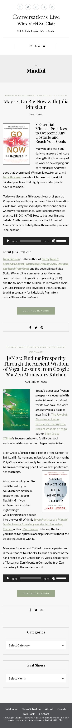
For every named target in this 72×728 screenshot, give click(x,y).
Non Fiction (26, 347)
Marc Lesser (30, 529)
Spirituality (36, 352)
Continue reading (36, 311)
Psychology (45, 95)
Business (11, 347)
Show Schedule (31, 709)
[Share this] (30, 327)
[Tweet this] (36, 327)
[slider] (61, 240)
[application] (36, 241)
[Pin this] (41, 327)
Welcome (11, 709)
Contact (44, 714)
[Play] (8, 241)
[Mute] (53, 241)
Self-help (60, 95)
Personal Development (20, 95)
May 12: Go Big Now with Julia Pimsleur (36, 104)
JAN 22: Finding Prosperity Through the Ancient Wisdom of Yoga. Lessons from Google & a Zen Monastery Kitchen (36, 366)
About (49, 709)
